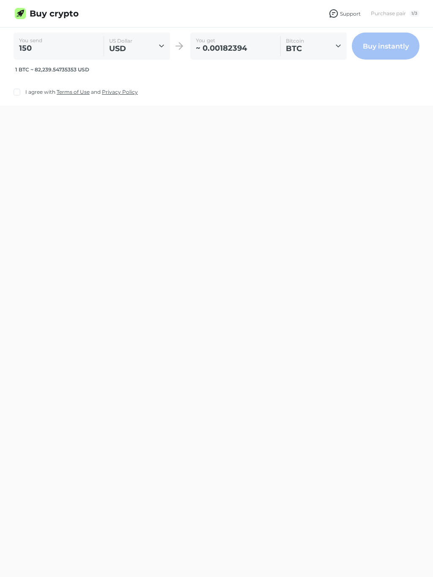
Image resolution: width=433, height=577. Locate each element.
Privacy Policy (120, 92)
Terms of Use (73, 92)
